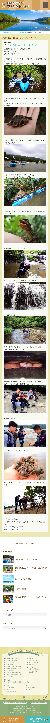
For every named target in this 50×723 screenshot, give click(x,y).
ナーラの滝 (9, 664)
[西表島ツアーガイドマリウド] (16, 8)
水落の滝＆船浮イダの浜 (13, 672)
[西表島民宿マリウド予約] (12, 722)
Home (3, 32)
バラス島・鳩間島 (34, 670)
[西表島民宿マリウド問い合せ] (37, 722)
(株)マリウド (26, 712)
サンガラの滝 (10, 662)
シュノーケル (33, 668)
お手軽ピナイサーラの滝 (13, 666)
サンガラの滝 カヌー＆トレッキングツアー (16, 32)
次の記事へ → (30, 543)
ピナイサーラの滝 (11, 660)
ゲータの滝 (32, 664)
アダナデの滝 (10, 670)
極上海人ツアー (33, 672)
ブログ (30, 689)
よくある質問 (10, 687)
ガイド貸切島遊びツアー (13, 668)
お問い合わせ (32, 687)
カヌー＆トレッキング (13, 658)
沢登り (31, 658)
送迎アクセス (10, 689)
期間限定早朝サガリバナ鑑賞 (15, 674)
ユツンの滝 (9, 676)
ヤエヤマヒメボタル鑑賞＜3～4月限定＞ (18, 682)
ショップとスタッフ (12, 685)
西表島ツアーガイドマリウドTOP (15, 703)
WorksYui (28, 714)
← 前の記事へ (19, 543)
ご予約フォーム (32, 685)
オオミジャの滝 (33, 662)
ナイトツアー (10, 680)
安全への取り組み (11, 691)
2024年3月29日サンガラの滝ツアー (23, 37)
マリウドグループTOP (39, 703)
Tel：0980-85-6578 (19, 710)
